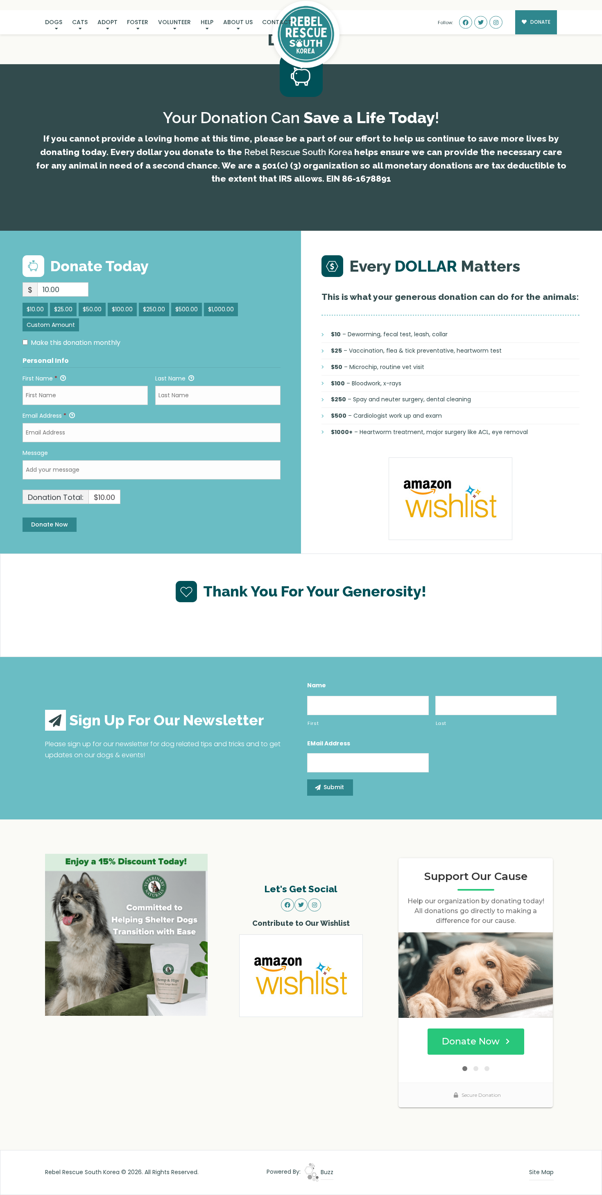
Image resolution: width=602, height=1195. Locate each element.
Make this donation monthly (75, 343)
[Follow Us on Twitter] (480, 22)
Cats (80, 22)
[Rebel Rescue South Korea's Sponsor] (126, 934)
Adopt (107, 22)
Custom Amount (51, 325)
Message (35, 453)
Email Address (44, 416)
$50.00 (92, 309)
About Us (238, 22)
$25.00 (63, 309)
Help (207, 22)
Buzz (326, 1172)
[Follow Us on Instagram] (495, 22)
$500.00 (186, 309)
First (313, 723)
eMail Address (328, 743)
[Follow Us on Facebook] (465, 22)
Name (316, 685)
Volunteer (174, 22)
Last (441, 723)
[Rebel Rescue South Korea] (305, 34)
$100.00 (122, 309)
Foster (137, 22)
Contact (277, 22)
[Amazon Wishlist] (450, 498)
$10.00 (35, 309)
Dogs (53, 22)
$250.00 (154, 309)
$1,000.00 (221, 309)
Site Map (541, 1172)
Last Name (171, 378)
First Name (40, 378)
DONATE (539, 22)
